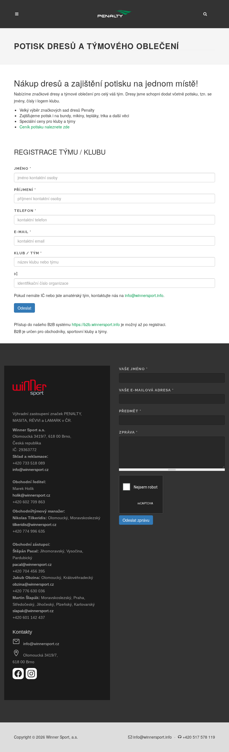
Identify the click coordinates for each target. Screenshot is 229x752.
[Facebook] (19, 677)
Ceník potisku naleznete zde (45, 127)
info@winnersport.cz (31, 469)
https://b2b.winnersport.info (96, 324)
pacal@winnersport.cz (32, 564)
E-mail (22, 232)
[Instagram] (31, 677)
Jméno (22, 168)
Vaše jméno (133, 369)
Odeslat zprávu (136, 520)
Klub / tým (28, 253)
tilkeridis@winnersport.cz (34, 524)
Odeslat (24, 308)
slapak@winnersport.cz (33, 611)
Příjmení (25, 190)
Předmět (130, 411)
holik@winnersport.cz (31, 495)
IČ (16, 274)
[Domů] (114, 14)
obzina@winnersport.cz (33, 584)
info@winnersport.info (144, 295)
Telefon (25, 211)
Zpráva (128, 432)
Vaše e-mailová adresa (146, 390)
